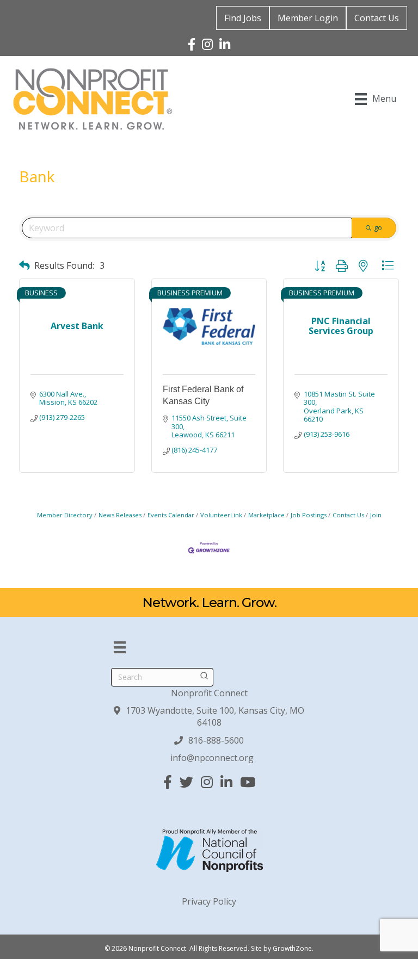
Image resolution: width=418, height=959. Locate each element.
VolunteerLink (221, 515)
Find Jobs (242, 18)
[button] (24, 265)
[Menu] (119, 647)
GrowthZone (292, 948)
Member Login (308, 18)
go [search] (378, 227)
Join (376, 515)
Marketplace (266, 515)
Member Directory (65, 515)
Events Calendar (170, 515)
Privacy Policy (209, 901)
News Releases (120, 515)
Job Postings (309, 515)
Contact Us (376, 18)
